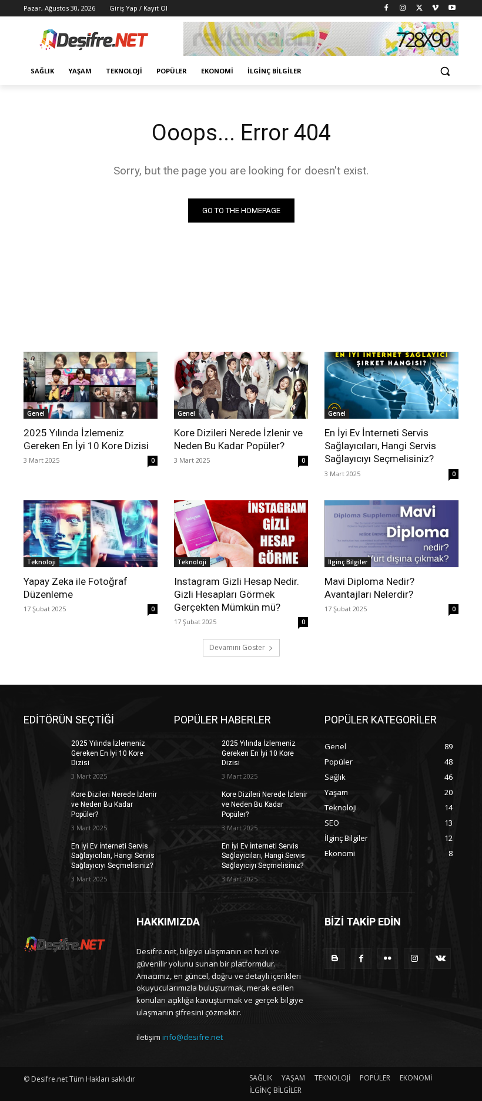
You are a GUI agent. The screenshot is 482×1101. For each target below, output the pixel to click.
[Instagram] (403, 8)
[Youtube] (451, 8)
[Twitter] (419, 8)
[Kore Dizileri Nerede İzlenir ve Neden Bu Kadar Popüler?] (241, 385)
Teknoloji (41, 562)
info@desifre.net (192, 1037)
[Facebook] (386, 8)
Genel (36, 413)
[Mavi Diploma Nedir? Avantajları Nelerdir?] (391, 533)
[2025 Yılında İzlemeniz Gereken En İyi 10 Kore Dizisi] (91, 385)
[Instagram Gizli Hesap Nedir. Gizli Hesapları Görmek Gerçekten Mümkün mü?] (241, 533)
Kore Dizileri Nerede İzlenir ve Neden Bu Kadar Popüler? (114, 804)
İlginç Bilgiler (347, 562)
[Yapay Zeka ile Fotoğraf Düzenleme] (91, 533)
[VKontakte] (440, 958)
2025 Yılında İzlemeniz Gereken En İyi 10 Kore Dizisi (108, 753)
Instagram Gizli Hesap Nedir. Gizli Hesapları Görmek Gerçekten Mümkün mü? (236, 594)
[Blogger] (334, 958)
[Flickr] (387, 958)
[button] (444, 71)
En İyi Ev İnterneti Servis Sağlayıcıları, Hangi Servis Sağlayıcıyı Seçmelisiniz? (380, 445)
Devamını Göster (237, 647)
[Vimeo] (435, 8)
